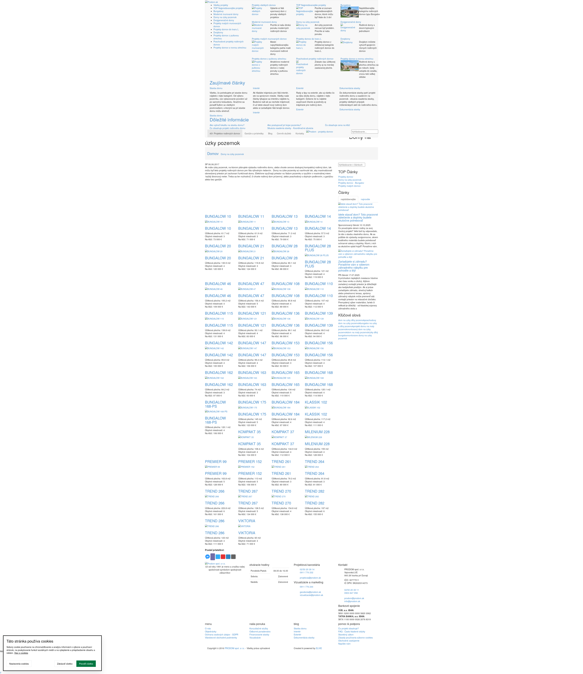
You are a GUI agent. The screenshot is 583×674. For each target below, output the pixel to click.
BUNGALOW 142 (219, 342)
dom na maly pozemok (358, 332)
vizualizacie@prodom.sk (311, 595)
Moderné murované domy (225, 14)
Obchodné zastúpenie (348, 640)
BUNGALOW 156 (319, 342)
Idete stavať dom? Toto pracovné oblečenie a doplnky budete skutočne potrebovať (358, 217)
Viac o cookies (21, 652)
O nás (208, 628)
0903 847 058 (351, 592)
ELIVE (319, 648)
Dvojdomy (218, 32)
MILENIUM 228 (317, 431)
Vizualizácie (255, 637)
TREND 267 (248, 491)
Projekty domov (345, 176)
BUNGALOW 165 (286, 372)
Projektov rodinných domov (225, 133)
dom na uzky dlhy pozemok (351, 320)
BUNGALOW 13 (285, 216)
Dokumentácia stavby (349, 88)
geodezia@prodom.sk (310, 591)
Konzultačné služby (258, 628)
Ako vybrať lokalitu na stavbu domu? (227, 125)
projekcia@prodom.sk (310, 577)
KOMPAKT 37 (283, 431)
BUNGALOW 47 (251, 283)
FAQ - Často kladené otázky (351, 631)
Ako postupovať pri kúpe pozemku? (284, 125)
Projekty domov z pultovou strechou (269, 58)
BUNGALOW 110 (319, 283)
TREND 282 (314, 491)
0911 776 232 (306, 572)
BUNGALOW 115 (219, 313)
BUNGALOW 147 (252, 342)
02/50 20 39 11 (351, 589)
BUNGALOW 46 (218, 283)
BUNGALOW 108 (286, 283)
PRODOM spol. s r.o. (235, 648)
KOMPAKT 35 (249, 431)
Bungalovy (218, 11)
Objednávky (210, 631)
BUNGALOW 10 (218, 216)
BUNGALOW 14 (318, 216)
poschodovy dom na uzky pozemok (357, 322)
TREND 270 (281, 491)
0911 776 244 (306, 586)
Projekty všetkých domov (264, 5)
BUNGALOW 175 (252, 402)
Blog (270, 133)
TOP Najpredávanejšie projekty (228, 8)
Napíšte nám (344, 643)
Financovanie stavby (259, 634)
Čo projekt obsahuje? (348, 628)
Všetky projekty (220, 5)
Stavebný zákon (346, 634)
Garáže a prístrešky (254, 133)
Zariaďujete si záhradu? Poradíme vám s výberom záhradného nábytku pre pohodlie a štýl (353, 265)
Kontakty (300, 133)
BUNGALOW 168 (319, 372)
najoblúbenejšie (348, 199)
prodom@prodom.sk (354, 598)
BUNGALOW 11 (251, 216)
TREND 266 (214, 491)
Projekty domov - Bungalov (351, 182)
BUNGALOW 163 (252, 372)
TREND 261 (281, 461)
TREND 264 (314, 461)
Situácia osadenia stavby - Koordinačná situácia (290, 128)
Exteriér (300, 88)
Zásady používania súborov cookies (355, 637)
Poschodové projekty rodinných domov (314, 58)
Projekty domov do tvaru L (226, 29)
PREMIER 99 (216, 461)
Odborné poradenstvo (260, 631)
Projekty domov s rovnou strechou (229, 47)
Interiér (256, 88)
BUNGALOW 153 (286, 342)
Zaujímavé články (227, 82)
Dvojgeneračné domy (223, 20)
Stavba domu (216, 88)
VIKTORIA (246, 520)
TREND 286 (214, 520)
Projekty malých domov (349, 185)
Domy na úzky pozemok (225, 17)
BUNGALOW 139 (319, 313)
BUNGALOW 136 (286, 313)
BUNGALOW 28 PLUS (318, 247)
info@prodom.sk (352, 601)
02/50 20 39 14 (307, 569)
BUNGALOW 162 (219, 372)
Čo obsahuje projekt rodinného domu (227, 128)
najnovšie (365, 199)
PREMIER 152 (250, 461)
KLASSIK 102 (316, 402)
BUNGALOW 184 (286, 402)
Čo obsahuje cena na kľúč (337, 125)
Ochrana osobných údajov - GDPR (221, 634)
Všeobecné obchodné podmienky (221, 637)
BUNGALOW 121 (252, 313)
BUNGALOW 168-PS (215, 404)
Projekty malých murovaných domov (269, 38)
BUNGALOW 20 (218, 245)
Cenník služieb (284, 133)
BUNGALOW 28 (285, 245)
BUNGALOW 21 (251, 245)
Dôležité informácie (229, 119)
